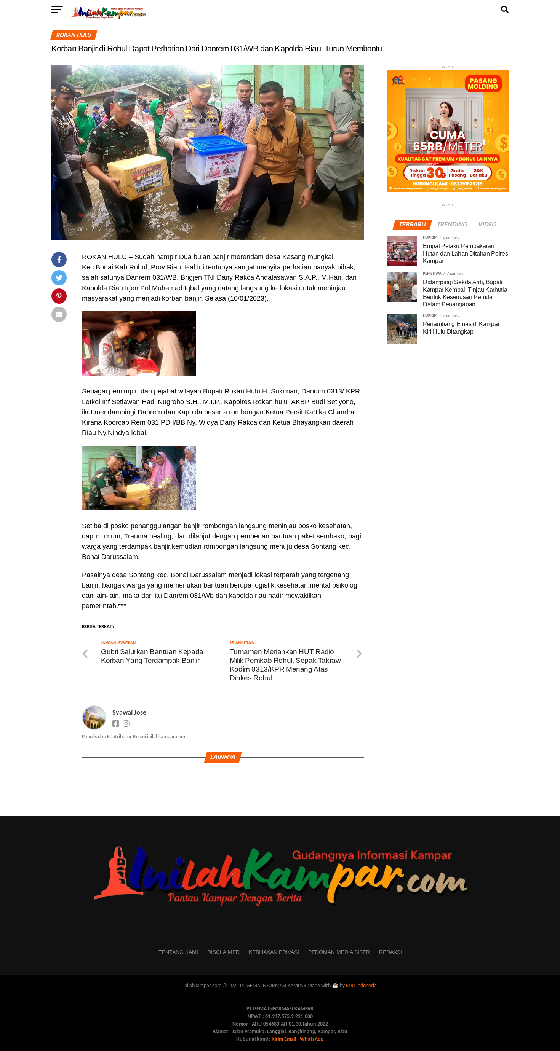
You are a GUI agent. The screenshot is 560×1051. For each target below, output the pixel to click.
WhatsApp (312, 1039)
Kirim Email (284, 1039)
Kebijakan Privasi (274, 952)
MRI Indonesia (361, 986)
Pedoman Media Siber (339, 952)
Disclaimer (223, 952)
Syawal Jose (129, 713)
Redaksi (390, 952)
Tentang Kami (178, 952)
